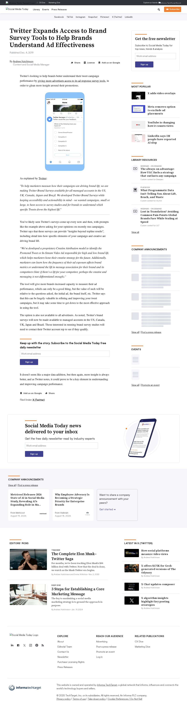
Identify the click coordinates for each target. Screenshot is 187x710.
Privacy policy (64, 698)
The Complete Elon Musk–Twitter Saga (74, 556)
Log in (99, 656)
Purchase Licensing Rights (70, 662)
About (60, 641)
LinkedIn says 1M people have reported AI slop (162, 139)
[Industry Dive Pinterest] (36, 645)
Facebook (59, 17)
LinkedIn (129, 17)
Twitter (42, 178)
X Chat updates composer (158, 584)
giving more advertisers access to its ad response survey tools (71, 80)
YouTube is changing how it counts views (161, 124)
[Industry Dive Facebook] (18, 645)
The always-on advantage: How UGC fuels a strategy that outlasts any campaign (158, 172)
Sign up (29, 362)
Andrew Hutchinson (23, 61)
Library (36, 9)
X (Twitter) (117, 17)
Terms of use (79, 698)
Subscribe (174, 9)
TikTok (70, 17)
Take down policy (97, 698)
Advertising (101, 641)
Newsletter (62, 656)
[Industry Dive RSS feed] (43, 645)
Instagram (80, 17)
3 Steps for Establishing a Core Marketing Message (77, 591)
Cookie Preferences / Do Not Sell (125, 698)
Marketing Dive (54, 2)
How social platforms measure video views (155, 552)
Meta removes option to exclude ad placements (161, 110)
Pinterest (104, 17)
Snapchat (92, 17)
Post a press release (151, 332)
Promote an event (150, 385)
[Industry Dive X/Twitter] (24, 645)
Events (45, 9)
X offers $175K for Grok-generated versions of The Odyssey (158, 569)
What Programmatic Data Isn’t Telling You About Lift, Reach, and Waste (159, 193)
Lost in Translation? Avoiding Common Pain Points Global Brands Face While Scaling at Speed (160, 217)
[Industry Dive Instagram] (30, 645)
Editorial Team (64, 646)
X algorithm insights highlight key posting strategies (155, 601)
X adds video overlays (161, 93)
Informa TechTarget (107, 684)
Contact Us (63, 651)
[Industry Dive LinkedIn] (12, 645)
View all (135, 232)
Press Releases (59, 9)
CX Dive (42, 2)
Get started (107, 509)
